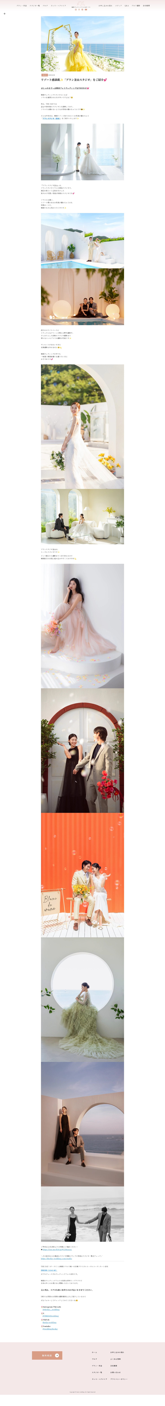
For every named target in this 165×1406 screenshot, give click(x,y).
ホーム (94, 1352)
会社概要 (146, 5)
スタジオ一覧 (35, 5)
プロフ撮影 (136, 5)
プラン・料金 (21, 5)
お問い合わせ (115, 1372)
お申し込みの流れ (105, 5)
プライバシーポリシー (119, 1379)
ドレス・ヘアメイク (58, 5)
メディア (118, 5)
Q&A (127, 5)
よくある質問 (115, 1359)
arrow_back (4, 13)
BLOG (45, 75)
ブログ (45, 5)
